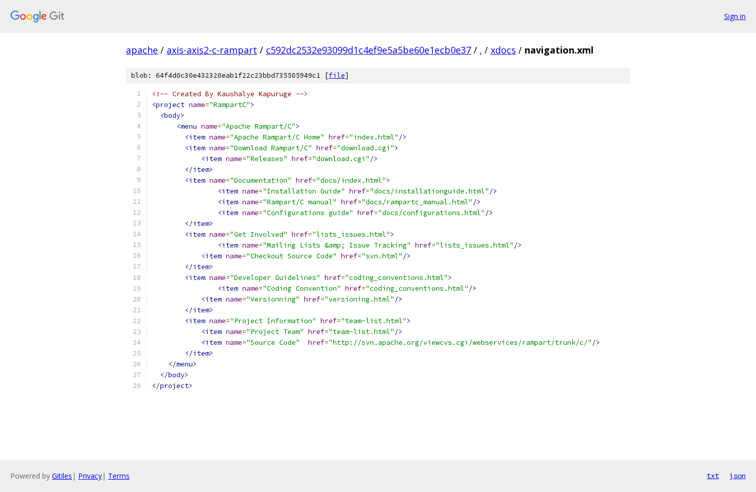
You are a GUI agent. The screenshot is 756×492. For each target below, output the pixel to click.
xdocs (503, 50)
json (737, 475)
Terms (119, 476)
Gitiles (62, 476)
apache (142, 50)
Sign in (735, 16)
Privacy (90, 476)
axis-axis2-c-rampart (212, 50)
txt (713, 475)
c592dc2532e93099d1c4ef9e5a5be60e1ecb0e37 (368, 50)
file (337, 75)
